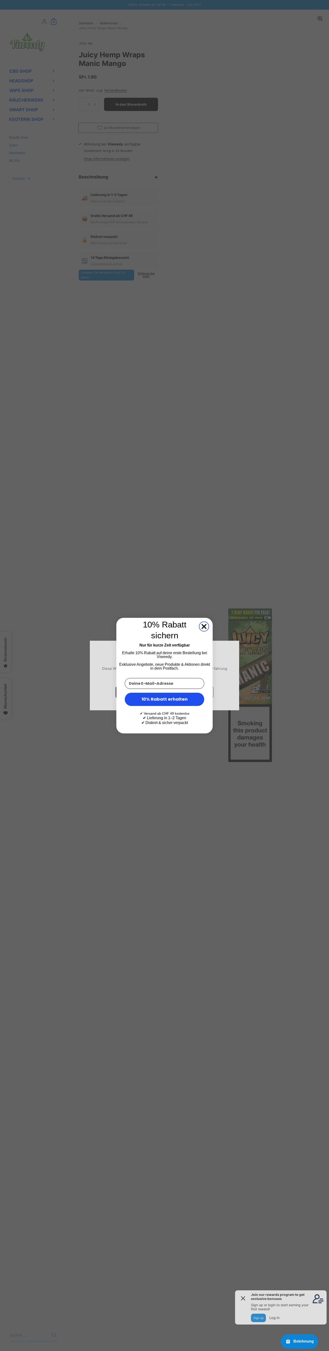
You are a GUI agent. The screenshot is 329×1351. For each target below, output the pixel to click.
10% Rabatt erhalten (164, 699)
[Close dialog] (204, 626)
